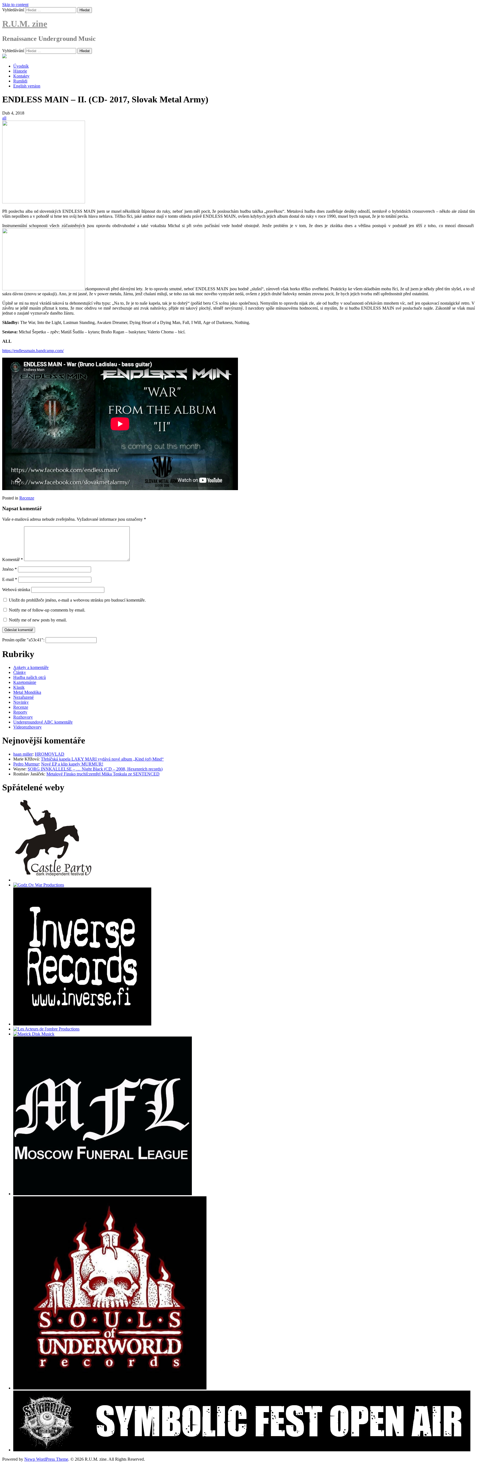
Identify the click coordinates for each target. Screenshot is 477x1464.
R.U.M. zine (24, 24)
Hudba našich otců (29, 677)
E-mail (9, 579)
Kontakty (21, 76)
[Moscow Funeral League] (102, 1193)
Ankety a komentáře (31, 667)
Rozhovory (23, 717)
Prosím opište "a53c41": (24, 639)
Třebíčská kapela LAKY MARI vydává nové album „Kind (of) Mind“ (102, 759)
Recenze (26, 498)
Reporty (20, 712)
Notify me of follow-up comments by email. (47, 610)
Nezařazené (23, 697)
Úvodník (21, 66)
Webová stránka (16, 589)
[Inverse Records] (82, 1024)
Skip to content (15, 4)
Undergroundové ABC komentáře (43, 722)
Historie (20, 71)
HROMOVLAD (49, 754)
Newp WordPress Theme (46, 1459)
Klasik (19, 687)
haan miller (23, 754)
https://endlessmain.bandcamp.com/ (33, 350)
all (4, 118)
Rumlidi (20, 81)
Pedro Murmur (26, 764)
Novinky (21, 702)
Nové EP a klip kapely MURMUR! (72, 764)
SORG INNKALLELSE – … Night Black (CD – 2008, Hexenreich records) (95, 769)
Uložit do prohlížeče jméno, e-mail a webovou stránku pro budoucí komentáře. (77, 600)
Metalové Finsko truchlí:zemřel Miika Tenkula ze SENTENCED (103, 774)
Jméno (9, 569)
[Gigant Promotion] (33, 1034)
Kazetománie (24, 682)
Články (19, 672)
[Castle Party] (53, 880)
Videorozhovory (27, 727)
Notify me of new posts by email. (38, 620)
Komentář (12, 559)
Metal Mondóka (27, 692)
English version (26, 86)
